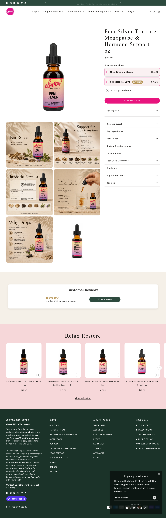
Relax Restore (83, 336)
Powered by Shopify (16, 507)
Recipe (96, 439)
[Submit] (154, 497)
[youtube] (22, 3)
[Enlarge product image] (53, 74)
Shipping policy (144, 439)
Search (97, 448)
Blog (96, 457)
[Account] (154, 11)
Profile (53, 471)
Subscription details (120, 90)
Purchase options (114, 65)
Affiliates (98, 453)
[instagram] (11, 3)
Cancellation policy (147, 444)
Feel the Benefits (102, 434)
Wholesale (99, 425)
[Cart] (159, 11)
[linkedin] (14, 3)
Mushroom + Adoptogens (63, 434)
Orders (53, 467)
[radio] (107, 72)
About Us (98, 430)
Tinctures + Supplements (63, 448)
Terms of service (145, 434)
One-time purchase (121, 72)
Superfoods (56, 439)
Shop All (54, 425)
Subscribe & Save (126, 81)
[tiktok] (25, 3)
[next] (120, 3)
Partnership (99, 444)
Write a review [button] (105, 299)
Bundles (54, 444)
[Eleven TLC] (10, 11)
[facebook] (7, 3)
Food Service (57, 453)
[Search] (150, 11)
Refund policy (144, 425)
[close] (159, 474)
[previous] (45, 3)
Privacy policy (144, 430)
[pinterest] (18, 3)
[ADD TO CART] (38, 375)
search (53, 462)
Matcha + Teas (57, 430)
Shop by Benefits (59, 458)
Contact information (148, 448)
